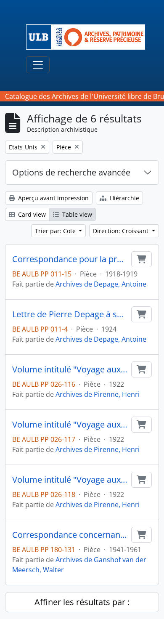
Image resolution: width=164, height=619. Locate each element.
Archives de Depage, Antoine (101, 284)
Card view (31, 214)
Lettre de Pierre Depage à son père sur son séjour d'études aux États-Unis (70, 314)
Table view (76, 214)
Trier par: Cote (56, 231)
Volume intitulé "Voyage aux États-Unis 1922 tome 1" (70, 369)
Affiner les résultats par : (82, 602)
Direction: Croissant (121, 231)
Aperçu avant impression (52, 198)
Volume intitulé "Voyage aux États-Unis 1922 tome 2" (70, 425)
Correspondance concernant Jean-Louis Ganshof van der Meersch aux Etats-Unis (70, 535)
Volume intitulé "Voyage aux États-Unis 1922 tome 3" (70, 480)
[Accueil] (89, 37)
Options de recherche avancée (71, 172)
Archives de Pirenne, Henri (98, 394)
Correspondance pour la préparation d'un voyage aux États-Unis (70, 259)
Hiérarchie (123, 198)
